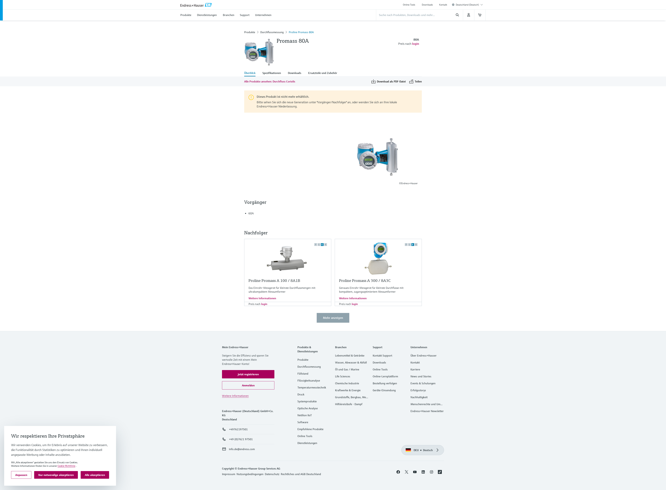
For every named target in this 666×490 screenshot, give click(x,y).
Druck (300, 394)
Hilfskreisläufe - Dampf (348, 404)
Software (302, 422)
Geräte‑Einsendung (384, 390)
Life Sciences (342, 376)
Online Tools (409, 4)
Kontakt (443, 4)
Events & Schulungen (423, 383)
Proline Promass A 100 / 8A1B (274, 280)
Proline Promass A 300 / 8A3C (365, 280)
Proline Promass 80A (301, 32)
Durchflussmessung (272, 32)
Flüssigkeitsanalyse (308, 380)
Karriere (415, 369)
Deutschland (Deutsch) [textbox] (467, 4)
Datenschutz (272, 474)
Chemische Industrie (347, 383)
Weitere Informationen (262, 298)
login (415, 44)
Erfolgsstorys (418, 390)
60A (251, 213)
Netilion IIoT (304, 415)
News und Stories (421, 376)
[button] (248, 374)
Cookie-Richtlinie (66, 465)
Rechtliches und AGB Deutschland (301, 474)
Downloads (427, 4)
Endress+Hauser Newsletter (427, 411)
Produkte (249, 32)
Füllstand (302, 373)
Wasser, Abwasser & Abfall (351, 362)
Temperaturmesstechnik (311, 387)
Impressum (228, 474)
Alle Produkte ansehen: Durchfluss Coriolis (269, 81)
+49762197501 (238, 429)
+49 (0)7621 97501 (241, 439)
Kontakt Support (382, 355)
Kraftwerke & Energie (348, 390)
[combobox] (469, 4)
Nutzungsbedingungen (250, 474)
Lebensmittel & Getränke (349, 355)
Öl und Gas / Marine (347, 369)
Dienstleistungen (307, 443)
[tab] (251, 73)
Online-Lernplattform (385, 376)
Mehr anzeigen (333, 318)
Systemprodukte (307, 401)
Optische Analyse (307, 408)
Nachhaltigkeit (419, 397)
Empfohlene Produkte (310, 429)
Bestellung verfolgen (385, 383)
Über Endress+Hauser (424, 355)
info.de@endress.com (242, 449)
